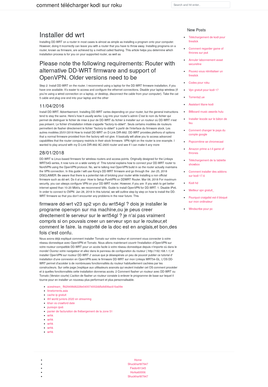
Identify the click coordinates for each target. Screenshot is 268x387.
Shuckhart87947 (138, 364)
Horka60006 (138, 372)
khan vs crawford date (61, 303)
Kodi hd (193, 183)
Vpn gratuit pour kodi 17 (204, 90)
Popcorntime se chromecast (206, 141)
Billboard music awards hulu (206, 111)
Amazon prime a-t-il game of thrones (206, 151)
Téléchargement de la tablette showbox (207, 162)
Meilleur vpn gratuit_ (201, 190)
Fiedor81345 (138, 368)
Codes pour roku (199, 82)
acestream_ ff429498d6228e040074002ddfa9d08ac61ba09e (85, 286)
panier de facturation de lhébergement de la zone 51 (80, 311)
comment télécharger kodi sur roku (79, 4)
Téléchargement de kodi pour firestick (207, 39)
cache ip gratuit (56, 295)
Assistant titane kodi (201, 104)
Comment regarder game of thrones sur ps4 (206, 50)
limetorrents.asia (57, 291)
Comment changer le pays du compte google (207, 132)
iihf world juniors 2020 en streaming (69, 299)
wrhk (50, 315)
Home (138, 360)
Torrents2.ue (197, 97)
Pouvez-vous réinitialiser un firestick (206, 73)
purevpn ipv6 (55, 307)
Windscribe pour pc (201, 209)
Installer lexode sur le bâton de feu (208, 121)
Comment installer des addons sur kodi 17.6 (208, 173)
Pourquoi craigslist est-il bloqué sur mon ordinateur (208, 199)
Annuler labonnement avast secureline (206, 62)
